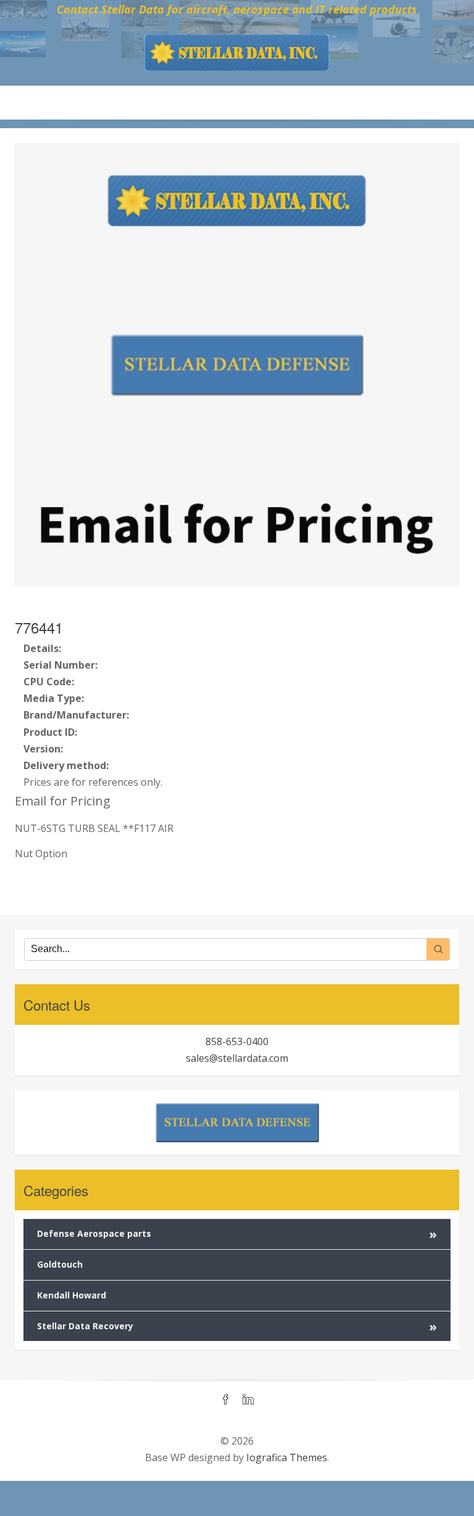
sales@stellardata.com (237, 1058)
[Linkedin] (248, 1400)
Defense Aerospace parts (237, 1234)
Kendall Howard (71, 1295)
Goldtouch (60, 1264)
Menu (237, 102)
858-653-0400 (237, 1041)
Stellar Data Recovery (237, 1326)
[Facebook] (226, 1400)
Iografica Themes (286, 1457)
